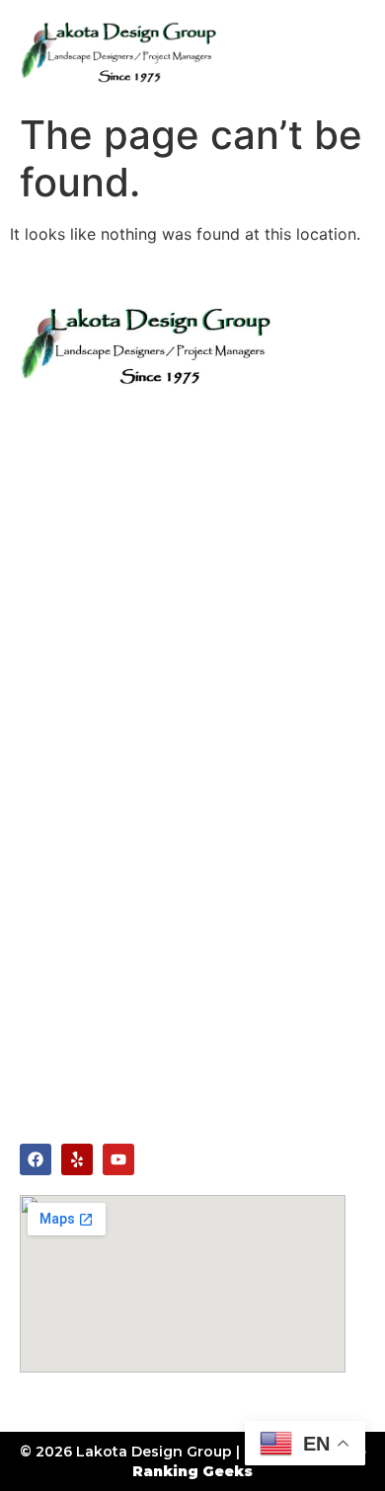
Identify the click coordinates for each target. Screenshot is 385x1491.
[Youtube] (118, 1159)
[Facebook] (35, 1159)
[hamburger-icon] (343, 51)
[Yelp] (77, 1159)
